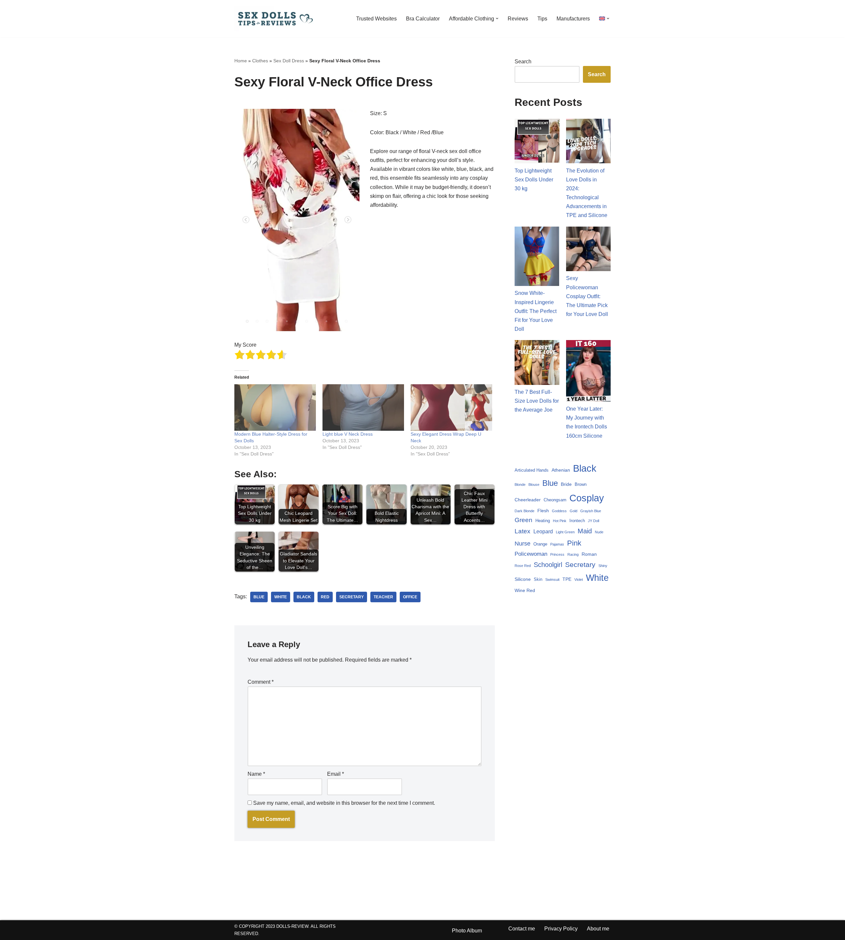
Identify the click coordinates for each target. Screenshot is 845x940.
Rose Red (523, 566)
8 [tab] (316, 321)
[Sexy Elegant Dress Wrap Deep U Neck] (451, 407)
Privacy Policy (561, 928)
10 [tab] (336, 321)
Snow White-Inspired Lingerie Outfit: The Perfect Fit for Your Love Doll (536, 311)
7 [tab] (306, 321)
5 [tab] (287, 321)
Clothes (260, 60)
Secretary (351, 597)
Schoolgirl (548, 564)
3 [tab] (267, 321)
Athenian (561, 470)
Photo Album (467, 930)
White (280, 597)
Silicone (523, 579)
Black (304, 597)
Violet (578, 579)
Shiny (602, 566)
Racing (573, 554)
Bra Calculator (423, 18)
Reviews (518, 18)
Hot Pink (559, 521)
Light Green (565, 532)
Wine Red (525, 590)
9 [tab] (326, 321)
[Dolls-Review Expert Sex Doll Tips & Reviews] (275, 18)
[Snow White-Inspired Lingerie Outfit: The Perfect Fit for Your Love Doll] (537, 258)
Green (523, 520)
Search (523, 61)
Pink (574, 543)
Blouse (533, 484)
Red (325, 597)
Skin (538, 579)
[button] (497, 18)
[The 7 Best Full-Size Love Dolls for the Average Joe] (537, 364)
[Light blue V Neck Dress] (363, 407)
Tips (542, 18)
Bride (566, 484)
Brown (581, 484)
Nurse (522, 543)
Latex (522, 531)
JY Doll (593, 521)
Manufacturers (573, 18)
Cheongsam (555, 500)
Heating (542, 520)
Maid (585, 531)
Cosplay (586, 498)
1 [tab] (247, 321)
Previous (246, 220)
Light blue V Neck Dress (347, 434)
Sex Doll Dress (288, 60)
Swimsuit (552, 579)
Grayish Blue (590, 511)
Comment (261, 682)
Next (348, 220)
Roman (589, 554)
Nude (599, 532)
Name (256, 774)
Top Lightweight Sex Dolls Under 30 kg (534, 179)
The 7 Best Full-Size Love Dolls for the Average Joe (537, 401)
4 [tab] (277, 321)
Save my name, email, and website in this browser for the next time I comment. (344, 803)
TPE (566, 579)
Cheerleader (528, 499)
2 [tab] (257, 321)
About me (598, 928)
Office (410, 597)
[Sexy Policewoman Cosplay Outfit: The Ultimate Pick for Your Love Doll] (588, 250)
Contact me (521, 928)
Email (335, 774)
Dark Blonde (524, 511)
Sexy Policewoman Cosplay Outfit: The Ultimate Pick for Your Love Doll (587, 296)
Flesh (543, 510)
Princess (557, 554)
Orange (540, 544)
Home (240, 60)
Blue (259, 597)
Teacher (383, 597)
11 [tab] (346, 321)
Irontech (577, 520)
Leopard (543, 531)
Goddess (559, 511)
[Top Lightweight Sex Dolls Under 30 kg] (537, 142)
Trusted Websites (376, 18)
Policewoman (531, 554)
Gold (573, 511)
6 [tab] (296, 321)
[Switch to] (602, 18)
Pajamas (557, 544)
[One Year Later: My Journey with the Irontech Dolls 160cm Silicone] (588, 372)
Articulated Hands (532, 470)
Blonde (520, 484)
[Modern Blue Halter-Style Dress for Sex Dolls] (275, 407)
